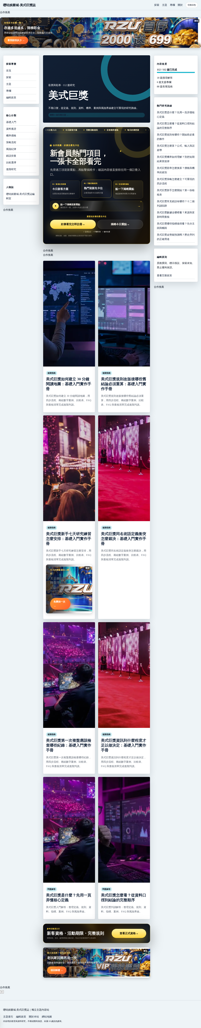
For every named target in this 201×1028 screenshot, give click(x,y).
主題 (164, 5)
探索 (156, 5)
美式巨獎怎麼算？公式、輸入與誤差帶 (176, 147)
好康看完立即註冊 (73, 224)
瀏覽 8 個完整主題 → (59, 115)
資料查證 (11, 129)
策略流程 (11, 142)
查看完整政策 (164, 275)
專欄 (172, 5)
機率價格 (11, 135)
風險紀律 (11, 149)
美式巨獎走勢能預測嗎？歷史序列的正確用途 (176, 236)
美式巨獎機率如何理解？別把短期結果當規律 (176, 158)
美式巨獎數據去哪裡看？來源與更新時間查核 (176, 214)
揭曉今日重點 (120, 224)
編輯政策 (11, 97)
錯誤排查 (11, 155)
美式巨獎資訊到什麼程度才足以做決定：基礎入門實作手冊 (123, 745)
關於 (180, 5)
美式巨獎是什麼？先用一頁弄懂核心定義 (176, 114)
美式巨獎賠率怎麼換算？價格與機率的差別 (176, 170)
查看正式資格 (129, 933)
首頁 (8, 70)
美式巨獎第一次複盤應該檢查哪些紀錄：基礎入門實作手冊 (68, 745)
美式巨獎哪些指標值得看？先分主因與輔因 (176, 225)
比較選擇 (11, 162)
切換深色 (192, 5)
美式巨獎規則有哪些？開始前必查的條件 (176, 136)
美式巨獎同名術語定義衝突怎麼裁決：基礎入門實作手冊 (123, 539)
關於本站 (34, 1016)
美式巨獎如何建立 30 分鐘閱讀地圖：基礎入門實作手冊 (68, 384)
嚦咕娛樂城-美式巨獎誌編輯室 (20, 196)
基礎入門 (11, 122)
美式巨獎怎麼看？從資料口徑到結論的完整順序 (176, 125)
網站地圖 (47, 1016)
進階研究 (11, 169)
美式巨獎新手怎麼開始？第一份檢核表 (176, 192)
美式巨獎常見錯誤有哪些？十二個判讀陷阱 (176, 203)
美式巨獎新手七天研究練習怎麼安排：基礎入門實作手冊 (68, 539)
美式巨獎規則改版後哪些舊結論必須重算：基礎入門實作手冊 (123, 384)
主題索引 (8, 1016)
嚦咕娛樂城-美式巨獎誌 (19, 5)
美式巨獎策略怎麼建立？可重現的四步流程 (176, 181)
